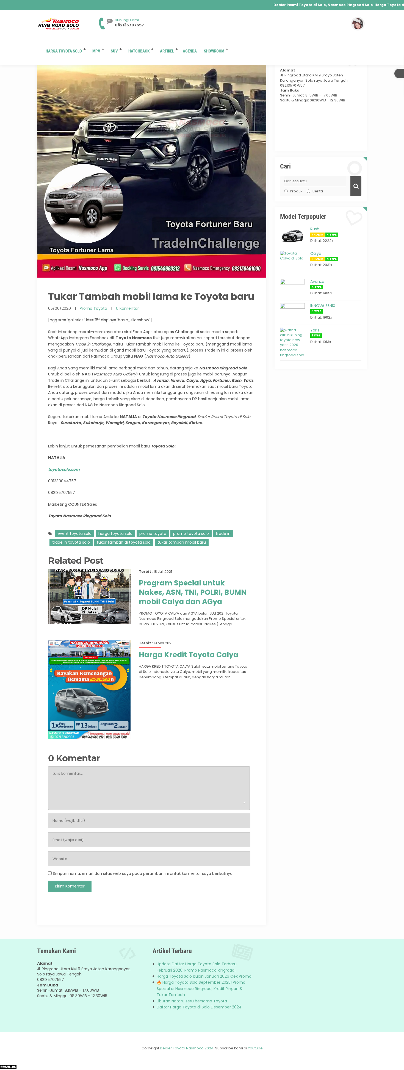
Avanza (317, 281)
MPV (96, 51)
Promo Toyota (93, 308)
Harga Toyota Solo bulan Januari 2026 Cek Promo (204, 976)
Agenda (190, 51)
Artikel (167, 51)
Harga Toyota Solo (64, 51)
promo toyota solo (191, 533)
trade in (223, 533)
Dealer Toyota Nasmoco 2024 (187, 1048)
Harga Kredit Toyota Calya (188, 655)
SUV (114, 51)
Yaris (314, 330)
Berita (317, 191)
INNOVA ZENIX (322, 305)
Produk (296, 191)
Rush (314, 229)
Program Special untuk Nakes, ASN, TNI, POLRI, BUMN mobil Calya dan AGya (193, 592)
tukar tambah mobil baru (181, 542)
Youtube (255, 1048)
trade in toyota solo (71, 542)
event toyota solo (74, 533)
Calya (315, 253)
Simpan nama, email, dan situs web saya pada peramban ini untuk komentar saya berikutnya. (143, 873)
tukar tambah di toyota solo (124, 542)
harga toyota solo (115, 533)
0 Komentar (127, 308)
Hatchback (139, 51)
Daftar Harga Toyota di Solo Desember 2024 (199, 1007)
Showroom (214, 51)
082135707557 (129, 25)
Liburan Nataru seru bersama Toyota (192, 1001)
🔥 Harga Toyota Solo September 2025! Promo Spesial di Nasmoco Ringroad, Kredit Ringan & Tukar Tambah (201, 988)
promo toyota (152, 533)
